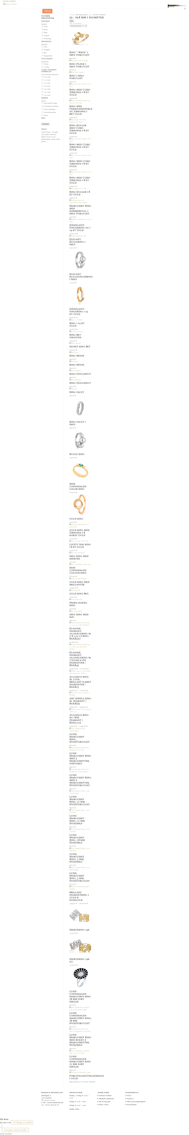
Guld (45, 47)
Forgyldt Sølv (48, 56)
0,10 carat (47, 80)
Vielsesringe (47, 38)
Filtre (71, 21)
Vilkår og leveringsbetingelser (136, 1101)
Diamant (46, 35)
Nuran (46, 115)
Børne (46, 29)
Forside (71, 15)
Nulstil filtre (45, 124)
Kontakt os (130, 1098)
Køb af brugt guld (104, 1101)
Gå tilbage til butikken (23, 1122)
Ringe (45, 32)
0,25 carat (47, 86)
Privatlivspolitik (132, 1104)
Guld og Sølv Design (50, 103)
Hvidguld (47, 50)
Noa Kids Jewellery (50, 112)
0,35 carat (47, 89)
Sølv (45, 53)
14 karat (46, 67)
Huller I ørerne (103, 1104)
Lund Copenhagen (49, 109)
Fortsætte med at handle (15, 1130)
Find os (129, 1095)
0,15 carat (47, 83)
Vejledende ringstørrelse (106, 1098)
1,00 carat (47, 95)
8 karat (46, 64)
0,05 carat (47, 77)
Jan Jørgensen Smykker (51, 106)
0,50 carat (47, 92)
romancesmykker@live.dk (55, 1102)
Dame (46, 26)
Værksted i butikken (105, 1095)
